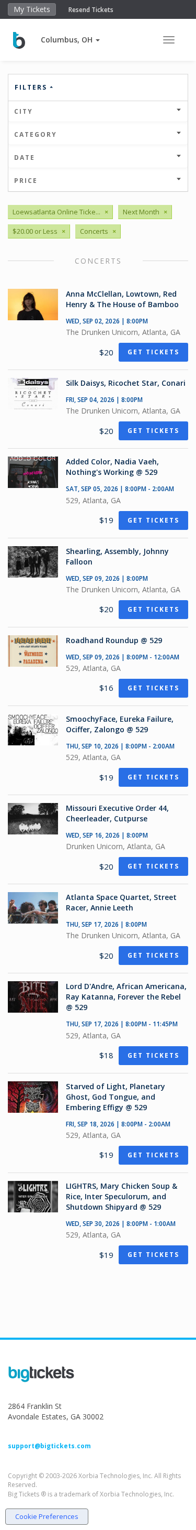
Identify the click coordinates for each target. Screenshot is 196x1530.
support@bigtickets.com (49, 1445)
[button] (70, 40)
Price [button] (26, 180)
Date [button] (24, 157)
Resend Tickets (90, 9)
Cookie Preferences (46, 1516)
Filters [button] (32, 87)
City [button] (23, 111)
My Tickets (32, 9)
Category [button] (35, 134)
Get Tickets (153, 352)
